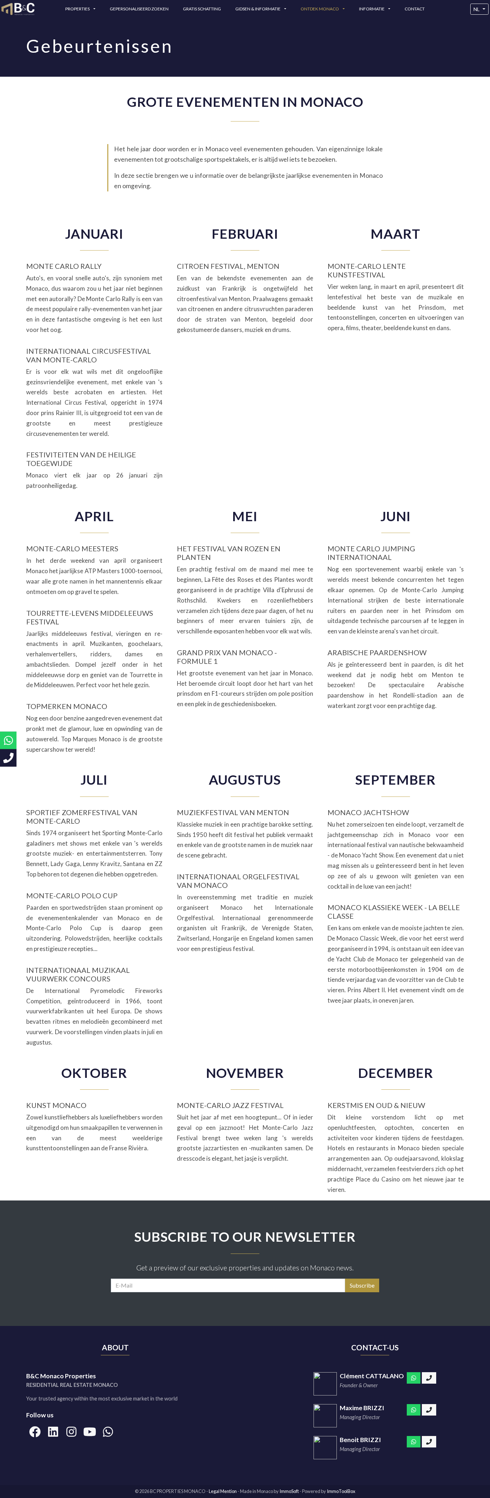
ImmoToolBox (341, 1491)
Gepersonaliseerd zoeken (139, 8)
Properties (77, 8)
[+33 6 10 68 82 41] (429, 1410)
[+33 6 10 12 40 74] (429, 1378)
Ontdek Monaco (320, 8)
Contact (415, 8)
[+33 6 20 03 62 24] (429, 1441)
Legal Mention (223, 1491)
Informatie (372, 8)
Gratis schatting (202, 8)
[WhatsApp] (413, 1378)
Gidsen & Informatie (258, 8)
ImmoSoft (289, 1491)
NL (476, 9)
